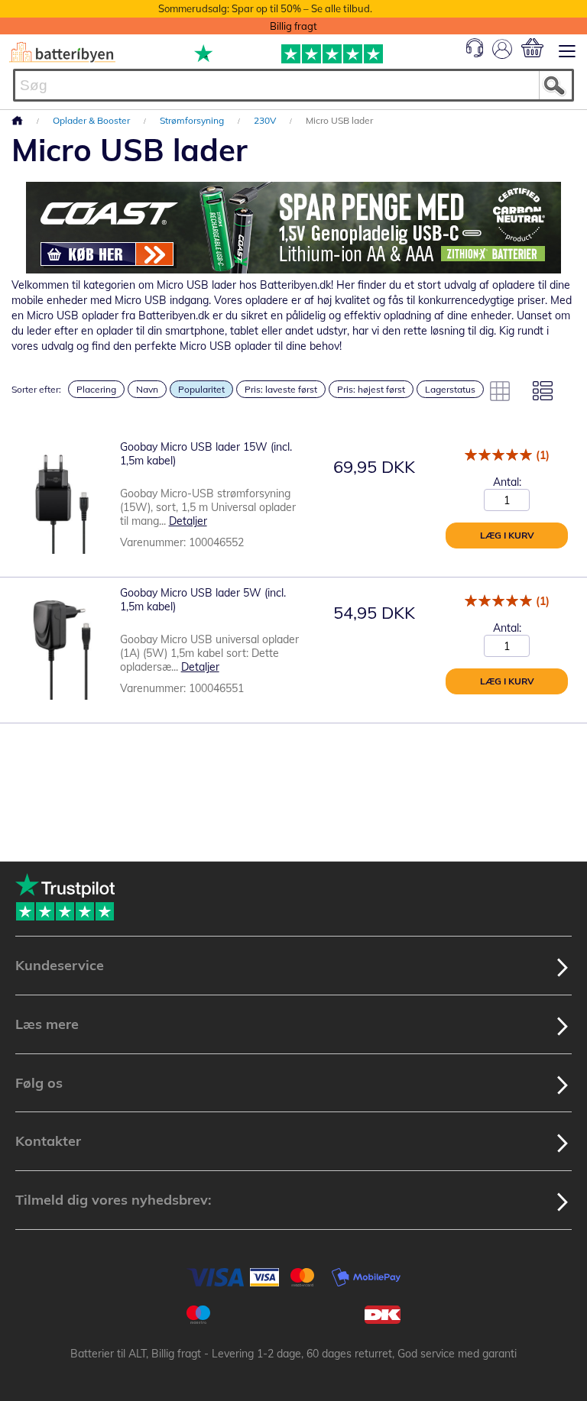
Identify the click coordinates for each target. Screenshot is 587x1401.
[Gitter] (500, 391)
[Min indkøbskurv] (532, 47)
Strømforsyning (193, 120)
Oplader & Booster (92, 120)
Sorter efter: (36, 389)
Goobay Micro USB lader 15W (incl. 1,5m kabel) (206, 454)
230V (266, 120)
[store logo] (62, 52)
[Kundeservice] (474, 53)
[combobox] (293, 85)
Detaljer (188, 521)
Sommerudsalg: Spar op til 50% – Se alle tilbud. (265, 8)
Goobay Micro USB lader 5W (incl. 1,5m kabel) (203, 599)
